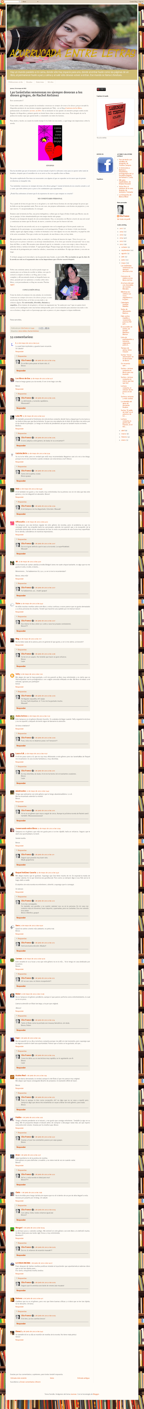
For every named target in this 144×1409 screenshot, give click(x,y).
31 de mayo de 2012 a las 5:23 (28, 343)
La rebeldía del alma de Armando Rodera (126, 404)
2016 (122, 232)
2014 (122, 238)
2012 (122, 244)
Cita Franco (26, 360)
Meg (17, 639)
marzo (124, 434)
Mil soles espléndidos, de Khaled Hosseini (125, 182)
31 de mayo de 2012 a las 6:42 (32, 604)
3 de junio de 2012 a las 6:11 (33, 1298)
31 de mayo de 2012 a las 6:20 (30, 562)
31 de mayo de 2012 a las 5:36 (39, 453)
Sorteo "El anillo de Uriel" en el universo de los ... (127, 413)
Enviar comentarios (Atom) (30, 1382)
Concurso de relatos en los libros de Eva (127, 278)
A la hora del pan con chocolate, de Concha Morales (127, 286)
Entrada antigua (83, 1378)
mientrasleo (21, 791)
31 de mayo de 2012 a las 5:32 (34, 416)
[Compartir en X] (44, 328)
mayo (123, 263)
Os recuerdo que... (125, 364)
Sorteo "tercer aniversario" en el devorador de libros (127, 358)
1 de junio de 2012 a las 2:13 (44, 943)
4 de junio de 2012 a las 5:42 (32, 1331)
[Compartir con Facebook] (46, 328)
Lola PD (19, 416)
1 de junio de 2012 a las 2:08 (44, 654)
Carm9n (19, 959)
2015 (122, 235)
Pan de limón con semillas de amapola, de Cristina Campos (125, 162)
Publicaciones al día (16, 82)
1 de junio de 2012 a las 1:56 (36, 1076)
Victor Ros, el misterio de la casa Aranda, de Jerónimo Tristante (126, 189)
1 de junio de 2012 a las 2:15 (44, 1097)
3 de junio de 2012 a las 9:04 (45, 1210)
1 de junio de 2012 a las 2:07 (44, 544)
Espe (18, 1038)
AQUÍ (12, 285)
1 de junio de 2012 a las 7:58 (31, 1193)
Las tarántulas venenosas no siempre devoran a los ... (127, 269)
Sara (18, 926)
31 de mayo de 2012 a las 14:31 (48, 873)
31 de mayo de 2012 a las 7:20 (31, 674)
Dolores (19, 1298)
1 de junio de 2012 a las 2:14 (44, 1020)
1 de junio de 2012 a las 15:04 (34, 1228)
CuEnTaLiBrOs (21, 453)
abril (123, 431)
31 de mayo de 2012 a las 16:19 (34, 959)
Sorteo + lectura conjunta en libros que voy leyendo (127, 371)
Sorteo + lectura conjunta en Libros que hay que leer (127, 380)
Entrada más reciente (19, 1378)
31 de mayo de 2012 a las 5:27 (42, 379)
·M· (17, 562)
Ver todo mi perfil (123, 219)
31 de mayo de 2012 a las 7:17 (31, 639)
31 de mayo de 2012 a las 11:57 (36, 754)
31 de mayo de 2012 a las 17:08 (32, 994)
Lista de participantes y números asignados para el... (127, 341)
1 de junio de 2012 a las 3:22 (44, 1137)
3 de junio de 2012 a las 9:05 (45, 1247)
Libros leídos (22, 331)
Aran (18, 1155)
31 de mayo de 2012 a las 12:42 (38, 791)
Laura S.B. (20, 754)
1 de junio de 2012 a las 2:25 (32, 1117)
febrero (124, 437)
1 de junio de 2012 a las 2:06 (44, 506)
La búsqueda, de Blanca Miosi (125, 196)
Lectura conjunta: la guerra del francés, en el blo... (126, 423)
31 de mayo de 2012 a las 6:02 (37, 522)
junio (123, 260)
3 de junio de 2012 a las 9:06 (45, 1316)
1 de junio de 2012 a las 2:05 (44, 398)
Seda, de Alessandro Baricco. (126, 311)
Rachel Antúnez (33, 331)
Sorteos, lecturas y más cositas (127, 398)
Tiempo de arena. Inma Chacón (126, 350)
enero (123, 440)
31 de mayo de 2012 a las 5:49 (31, 489)
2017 (122, 228)
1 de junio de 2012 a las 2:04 (44, 360)
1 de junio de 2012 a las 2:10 (44, 771)
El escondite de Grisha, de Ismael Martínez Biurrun (126, 330)
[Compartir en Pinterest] (48, 328)
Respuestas (22, 356)
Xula (17, 489)
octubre (124, 247)
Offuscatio (20, 522)
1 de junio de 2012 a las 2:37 (30, 1155)
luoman (73, 1394)
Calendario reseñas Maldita (125, 304)
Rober (18, 994)
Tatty (18, 674)
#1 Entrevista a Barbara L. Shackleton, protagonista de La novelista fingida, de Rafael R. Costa (126, 172)
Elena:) (18, 1331)
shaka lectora (21, 716)
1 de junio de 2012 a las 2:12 (44, 901)
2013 (121, 241)
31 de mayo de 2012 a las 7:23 (39, 716)
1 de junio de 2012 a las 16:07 (41, 1263)
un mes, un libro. (36, 110)
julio (123, 257)
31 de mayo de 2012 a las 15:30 (31, 926)
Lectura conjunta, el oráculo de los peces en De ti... (127, 390)
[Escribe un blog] (42, 328)
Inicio (52, 1378)
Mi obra (50, 82)
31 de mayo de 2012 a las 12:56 (49, 828)
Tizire (18, 604)
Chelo (18, 1193)
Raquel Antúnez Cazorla (26, 873)
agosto (124, 253)
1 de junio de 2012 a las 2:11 (44, 855)
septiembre (125, 250)
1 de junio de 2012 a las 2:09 (44, 696)
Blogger (96, 1394)
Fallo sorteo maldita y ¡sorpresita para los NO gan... (126, 320)
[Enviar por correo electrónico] (40, 328)
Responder (20, 352)
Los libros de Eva (23, 379)
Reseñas (29, 82)
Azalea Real (21, 1076)
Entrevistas (40, 82)
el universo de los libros (73, 108)
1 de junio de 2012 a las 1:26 (30, 1038)
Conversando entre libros (26, 828)
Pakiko (18, 1117)
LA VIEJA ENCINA (23, 1263)
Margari (19, 1228)
